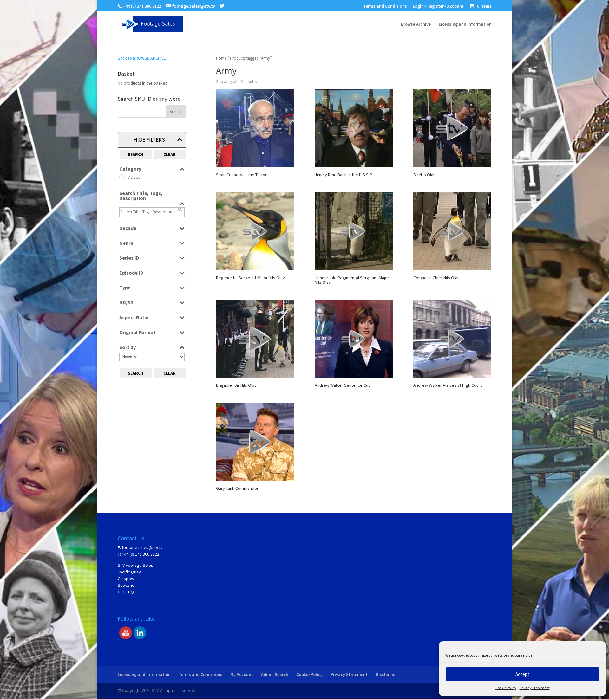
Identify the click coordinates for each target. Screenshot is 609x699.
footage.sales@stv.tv (142, 547)
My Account (241, 674)
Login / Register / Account (438, 6)
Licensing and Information (465, 24)
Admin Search (274, 674)
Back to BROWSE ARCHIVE (142, 58)
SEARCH (135, 154)
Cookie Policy (505, 687)
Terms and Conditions (385, 6)
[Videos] (121, 176)
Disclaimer (386, 674)
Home (221, 58)
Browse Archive (416, 24)
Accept (522, 674)
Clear (169, 154)
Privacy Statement (535, 687)
